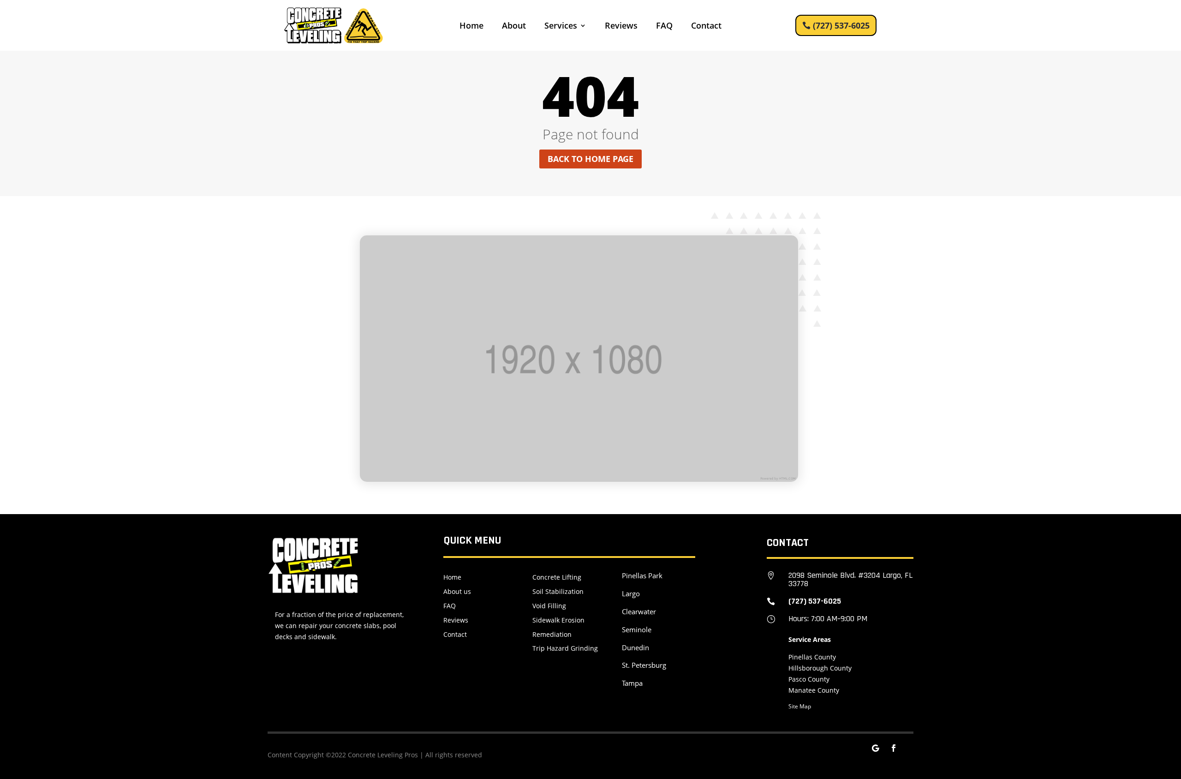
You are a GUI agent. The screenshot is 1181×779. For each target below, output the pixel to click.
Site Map (799, 706)
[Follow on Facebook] (893, 748)
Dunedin (635, 647)
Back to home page (590, 158)
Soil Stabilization (558, 591)
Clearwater (639, 611)
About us (457, 591)
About (514, 26)
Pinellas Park (642, 575)
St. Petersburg (644, 665)
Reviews (621, 26)
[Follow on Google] (875, 748)
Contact (706, 26)
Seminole (636, 629)
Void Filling (549, 605)
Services (560, 26)
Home (471, 26)
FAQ (664, 26)
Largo (631, 593)
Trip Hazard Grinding (565, 648)
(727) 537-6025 (841, 25)
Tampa (632, 683)
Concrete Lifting (556, 577)
